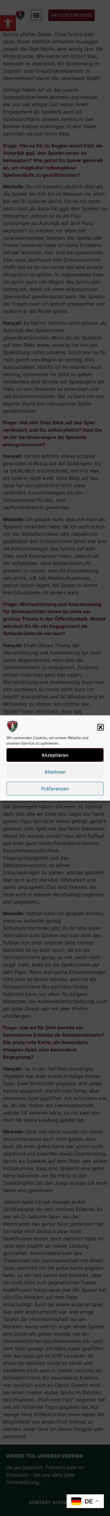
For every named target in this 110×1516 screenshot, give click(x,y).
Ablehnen (55, 771)
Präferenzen (55, 788)
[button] (100, 727)
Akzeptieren (55, 755)
